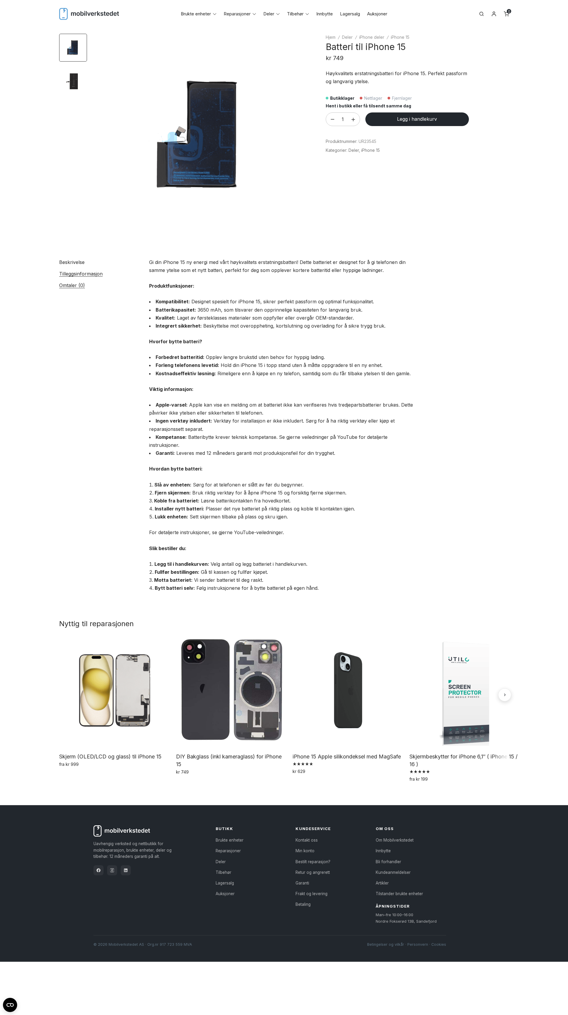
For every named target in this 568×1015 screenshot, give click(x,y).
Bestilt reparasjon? (313, 861)
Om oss (385, 828)
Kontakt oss (307, 840)
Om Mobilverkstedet (395, 840)
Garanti (302, 883)
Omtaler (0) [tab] (72, 285)
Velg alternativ (75, 777)
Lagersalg (350, 14)
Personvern (417, 944)
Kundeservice (313, 828)
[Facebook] (98, 870)
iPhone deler (371, 37)
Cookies (438, 944)
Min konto (305, 850)
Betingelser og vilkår (385, 944)
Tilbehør (295, 14)
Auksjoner (377, 14)
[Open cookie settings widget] (10, 1004)
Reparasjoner (237, 14)
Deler (268, 14)
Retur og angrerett (313, 872)
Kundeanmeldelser (393, 872)
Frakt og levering (311, 893)
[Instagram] (112, 870)
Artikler (382, 883)
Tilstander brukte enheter (399, 893)
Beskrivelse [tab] (72, 262)
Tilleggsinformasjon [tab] (81, 274)
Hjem (330, 37)
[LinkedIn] (126, 870)
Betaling (303, 904)
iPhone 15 (400, 37)
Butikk (224, 828)
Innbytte (324, 14)
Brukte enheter (196, 14)
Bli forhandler (388, 861)
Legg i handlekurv (417, 119)
